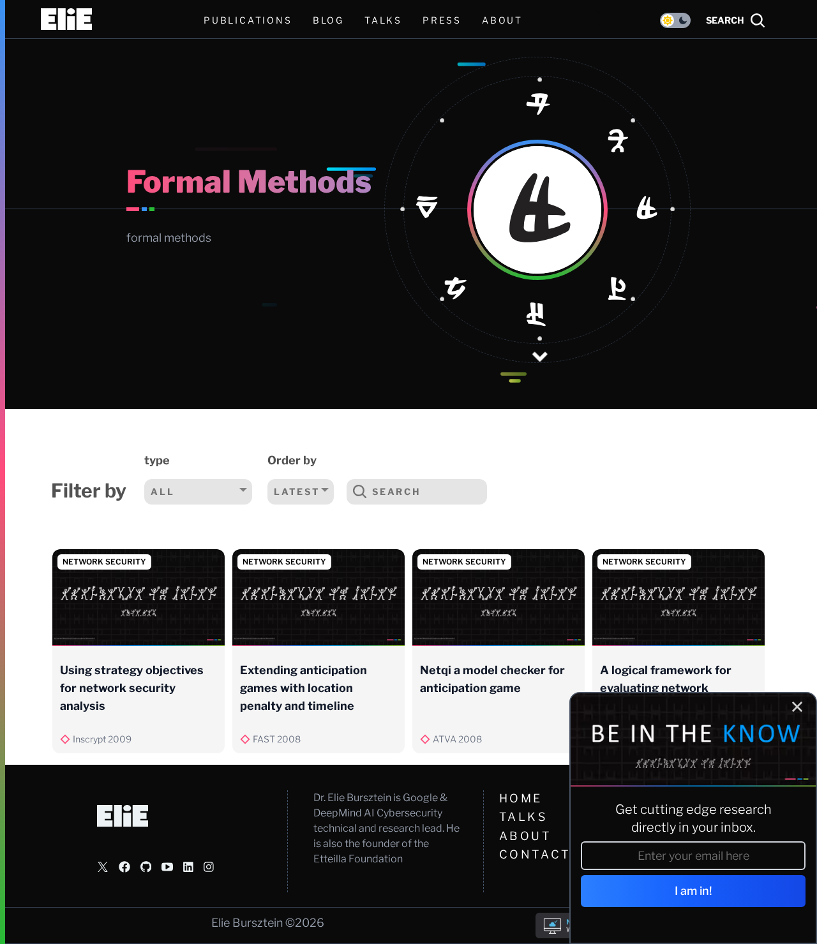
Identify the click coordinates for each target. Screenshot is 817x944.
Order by (292, 460)
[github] (145, 867)
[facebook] (124, 867)
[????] (537, 107)
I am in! (693, 890)
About (525, 836)
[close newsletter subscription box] (797, 706)
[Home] (619, 143)
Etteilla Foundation (358, 859)
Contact (535, 854)
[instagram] (209, 867)
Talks (383, 20)
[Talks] (537, 316)
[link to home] (66, 19)
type (157, 460)
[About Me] (427, 210)
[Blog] (619, 291)
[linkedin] (188, 867)
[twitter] (103, 867)
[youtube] (167, 867)
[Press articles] (455, 291)
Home (521, 798)
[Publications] (648, 210)
